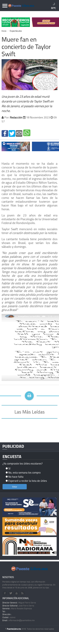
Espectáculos (16, 30)
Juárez (8, 617)
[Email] (19, 133)
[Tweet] (12, 133)
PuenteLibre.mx (14, 628)
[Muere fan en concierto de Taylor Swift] (5, 133)
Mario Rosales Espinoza (17, 608)
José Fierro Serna (18, 605)
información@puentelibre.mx (18, 620)
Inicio (4, 30)
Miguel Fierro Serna (19, 602)
